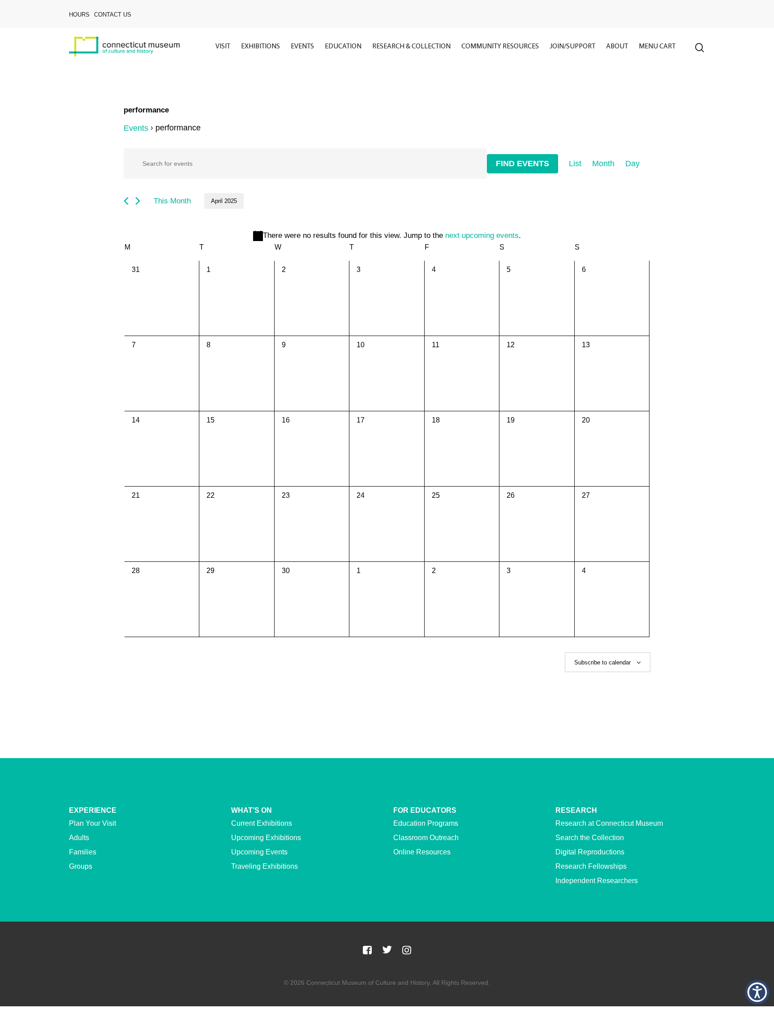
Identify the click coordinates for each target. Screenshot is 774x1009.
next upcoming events (482, 235)
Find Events (522, 163)
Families (82, 852)
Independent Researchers (596, 880)
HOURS (79, 14)
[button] (757, 992)
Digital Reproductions (589, 852)
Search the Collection (589, 837)
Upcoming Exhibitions (266, 837)
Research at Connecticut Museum (609, 823)
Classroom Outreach (426, 837)
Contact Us (112, 14)
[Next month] (137, 201)
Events (136, 128)
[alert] (387, 235)
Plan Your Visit (92, 823)
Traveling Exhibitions (264, 866)
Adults (79, 837)
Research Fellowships (591, 866)
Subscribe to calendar (602, 662)
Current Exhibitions (261, 823)
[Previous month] (126, 201)
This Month (172, 201)
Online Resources (422, 852)
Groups (80, 866)
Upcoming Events (259, 852)
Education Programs (425, 823)
